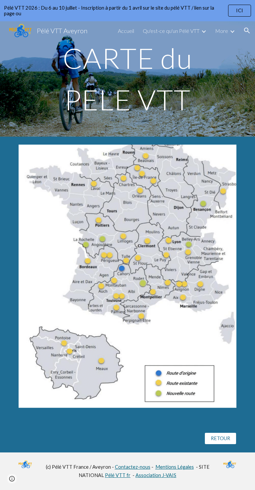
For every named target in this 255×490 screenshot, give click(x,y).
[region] (127, 10)
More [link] (221, 31)
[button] (247, 31)
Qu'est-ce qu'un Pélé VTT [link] (171, 31)
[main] (127, 79)
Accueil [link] (126, 31)
